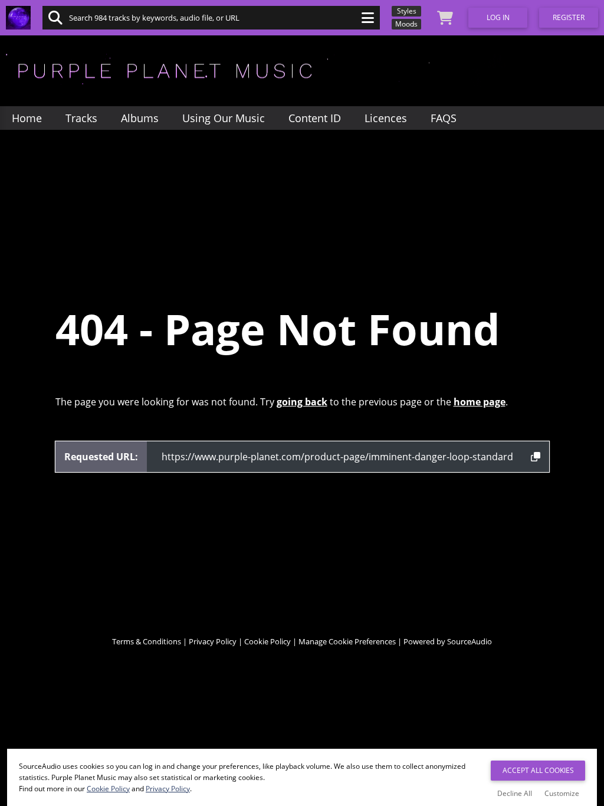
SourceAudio (469, 641)
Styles (406, 11)
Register (569, 17)
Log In (498, 17)
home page (479, 401)
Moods (406, 24)
